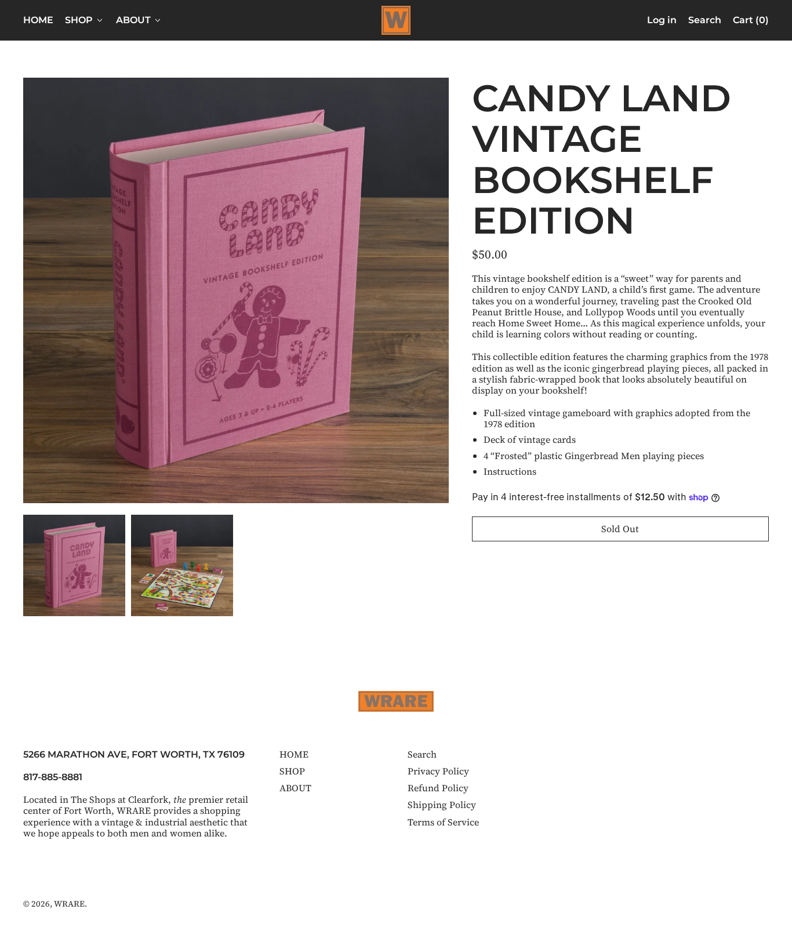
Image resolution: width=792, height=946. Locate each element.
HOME (38, 20)
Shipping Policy (442, 804)
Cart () (750, 22)
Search (422, 754)
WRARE (69, 903)
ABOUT (295, 787)
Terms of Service (443, 822)
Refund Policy (438, 787)
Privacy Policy (438, 771)
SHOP (292, 771)
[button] (704, 20)
